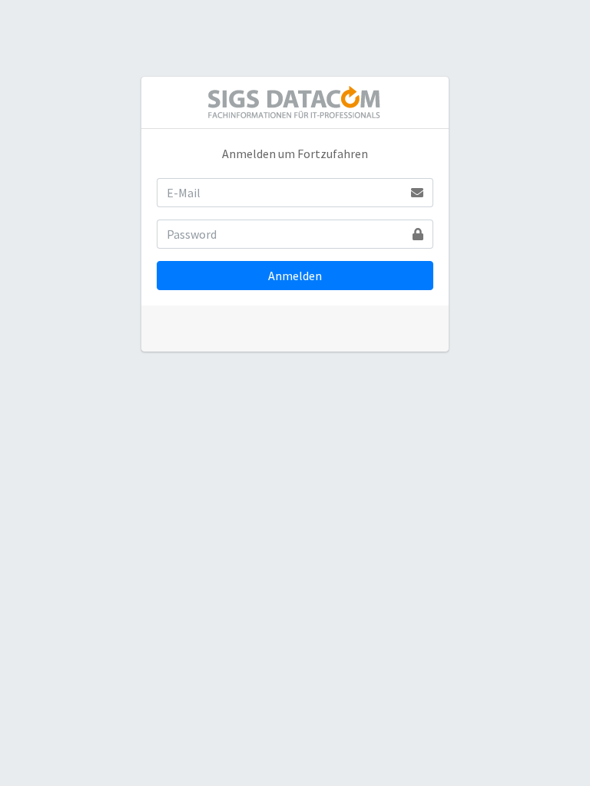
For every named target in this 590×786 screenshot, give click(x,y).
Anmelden (295, 275)
